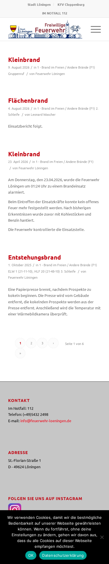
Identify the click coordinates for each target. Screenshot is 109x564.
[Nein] (102, 537)
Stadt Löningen (39, 4)
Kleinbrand (24, 59)
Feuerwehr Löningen (50, 73)
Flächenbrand (28, 100)
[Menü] (93, 29)
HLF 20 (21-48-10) (47, 271)
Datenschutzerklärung (63, 555)
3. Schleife (68, 271)
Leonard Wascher (43, 114)
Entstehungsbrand (34, 257)
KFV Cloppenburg (71, 4)
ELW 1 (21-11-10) (20, 271)
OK (31, 555)
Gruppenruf (16, 73)
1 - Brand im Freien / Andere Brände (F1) (66, 67)
